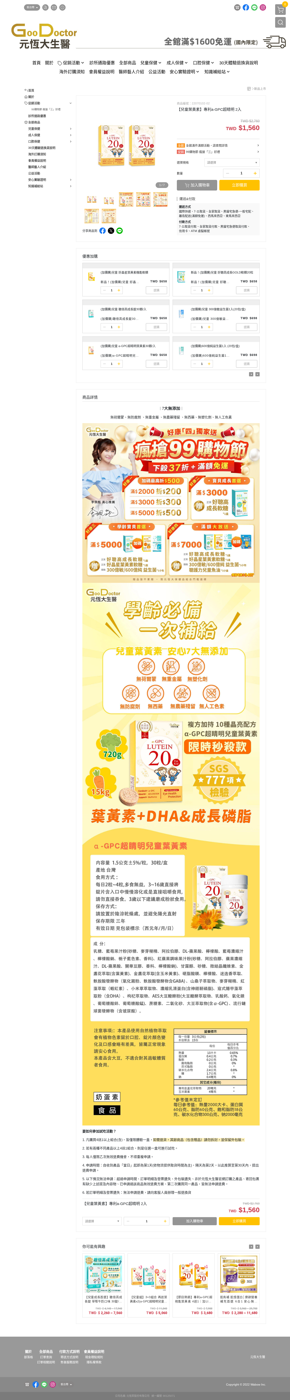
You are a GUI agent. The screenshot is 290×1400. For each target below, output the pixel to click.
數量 (180, 173)
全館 (181, 145)
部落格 (28, 1357)
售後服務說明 (69, 1362)
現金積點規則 (94, 1357)
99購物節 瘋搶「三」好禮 (46, 109)
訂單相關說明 (46, 1362)
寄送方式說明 (69, 1357)
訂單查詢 (46, 1357)
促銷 (181, 152)
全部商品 (46, 1351)
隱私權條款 (94, 1362)
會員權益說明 (94, 1351)
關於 (28, 1351)
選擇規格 (183, 162)
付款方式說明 (69, 1351)
